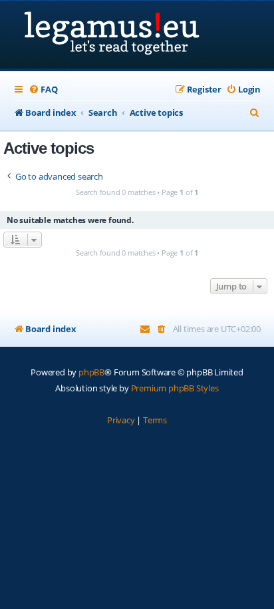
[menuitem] (43, 89)
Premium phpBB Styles (175, 388)
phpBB (91, 372)
